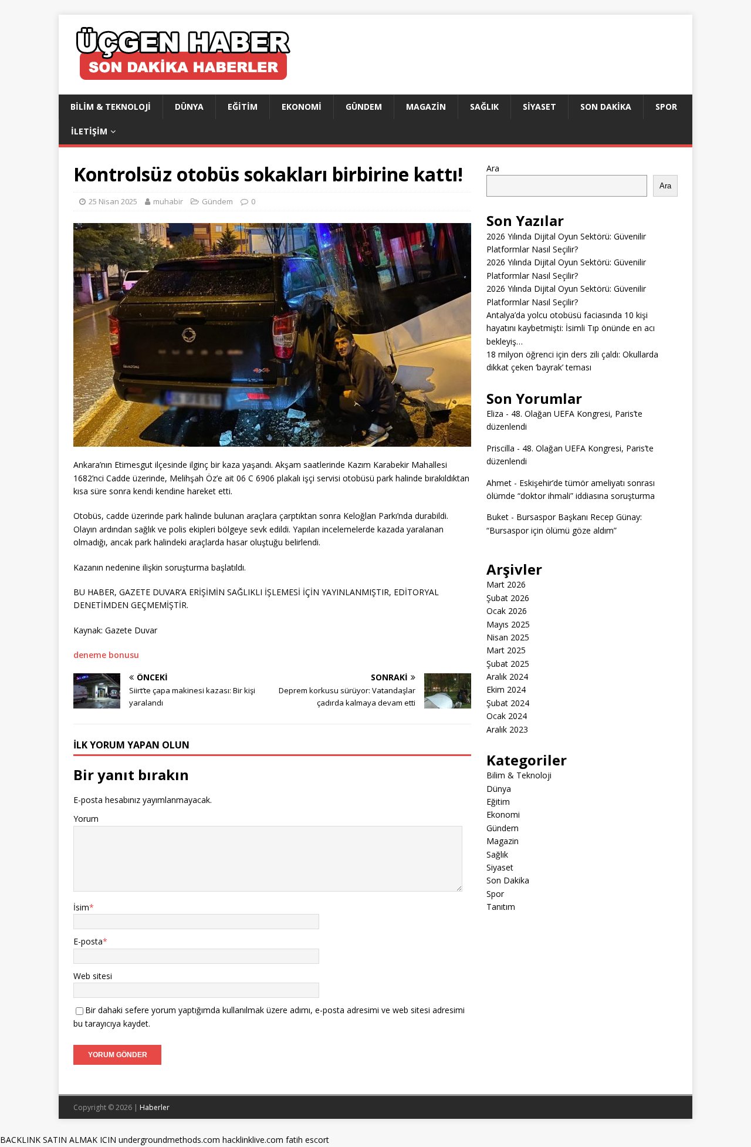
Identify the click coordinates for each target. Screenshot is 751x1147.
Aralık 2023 (507, 729)
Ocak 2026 (506, 610)
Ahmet (499, 482)
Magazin (426, 106)
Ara (492, 168)
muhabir (168, 201)
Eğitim (243, 106)
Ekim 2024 (506, 689)
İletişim (89, 131)
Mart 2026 (506, 584)
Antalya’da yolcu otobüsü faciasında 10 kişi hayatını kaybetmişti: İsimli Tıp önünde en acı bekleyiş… (570, 328)
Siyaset (539, 106)
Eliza (494, 413)
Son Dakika (605, 106)
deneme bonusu (106, 654)
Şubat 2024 (507, 703)
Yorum (86, 818)
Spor (666, 106)
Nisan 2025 (507, 637)
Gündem (364, 106)
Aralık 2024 (507, 676)
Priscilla (500, 448)
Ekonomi (302, 106)
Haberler (155, 1107)
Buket (497, 516)
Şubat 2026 (507, 597)
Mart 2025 (506, 650)
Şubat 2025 (507, 663)
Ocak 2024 (506, 715)
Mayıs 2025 (508, 624)
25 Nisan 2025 (113, 201)
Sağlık (484, 106)
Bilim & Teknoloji (110, 106)
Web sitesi (92, 975)
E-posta (88, 941)
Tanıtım (500, 906)
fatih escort (307, 1139)
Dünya (189, 106)
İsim (81, 907)
